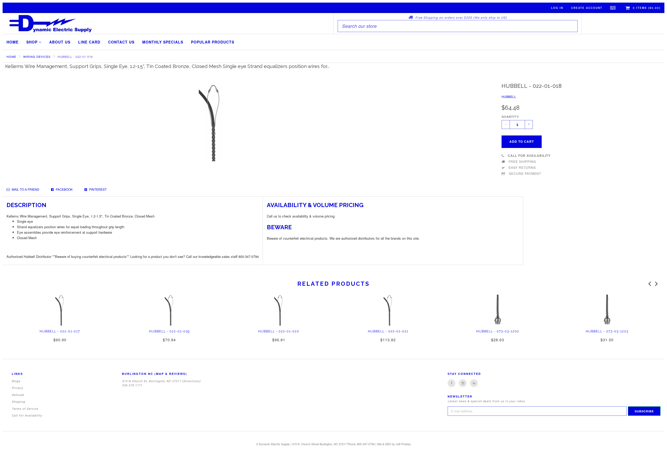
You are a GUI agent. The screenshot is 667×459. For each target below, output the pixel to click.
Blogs (16, 381)
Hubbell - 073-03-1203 (607, 331)
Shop (32, 42)
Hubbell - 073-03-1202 (497, 331)
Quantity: (511, 117)
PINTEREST (97, 189)
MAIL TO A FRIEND (25, 189)
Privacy (17, 388)
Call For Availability (27, 415)
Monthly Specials (162, 42)
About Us (59, 42)
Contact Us (121, 42)
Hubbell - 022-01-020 (278, 331)
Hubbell (509, 96)
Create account (586, 8)
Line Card (89, 42)
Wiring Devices (37, 56)
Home (12, 42)
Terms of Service (25, 409)
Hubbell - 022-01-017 (60, 331)
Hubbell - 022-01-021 (388, 331)
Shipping (18, 402)
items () (646, 8)
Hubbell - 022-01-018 (75, 56)
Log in (557, 8)
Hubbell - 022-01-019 (169, 331)
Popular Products (212, 42)
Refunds (18, 395)
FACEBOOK (64, 189)
